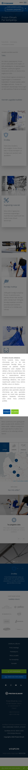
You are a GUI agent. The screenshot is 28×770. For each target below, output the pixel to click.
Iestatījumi (7, 412)
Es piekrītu (15, 412)
